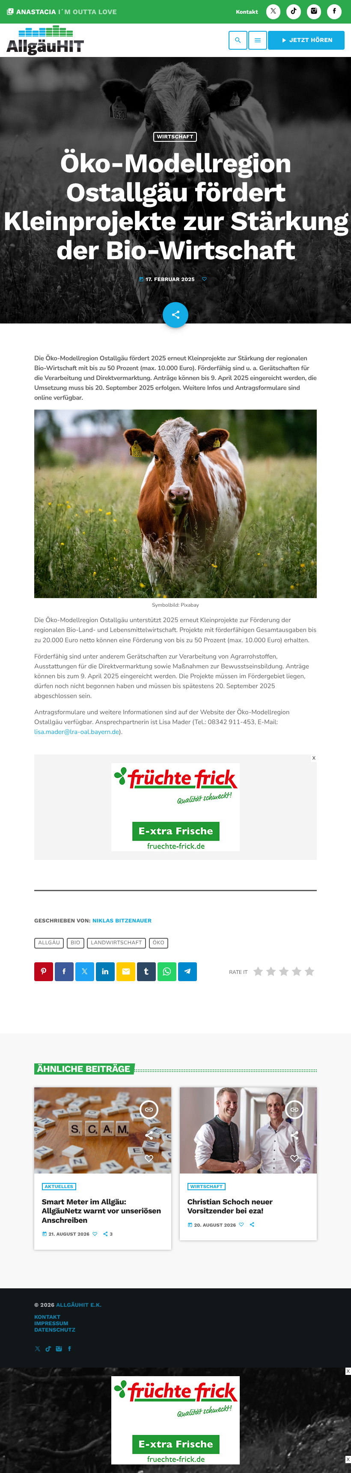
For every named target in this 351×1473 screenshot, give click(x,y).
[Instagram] (314, 11)
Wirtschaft (175, 137)
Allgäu (49, 943)
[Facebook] (334, 11)
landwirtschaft (116, 943)
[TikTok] (293, 11)
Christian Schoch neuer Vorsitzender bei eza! (230, 1207)
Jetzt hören (306, 40)
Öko (158, 943)
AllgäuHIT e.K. (78, 1305)
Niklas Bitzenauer (122, 921)
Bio (75, 943)
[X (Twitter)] (273, 11)
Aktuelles (59, 1186)
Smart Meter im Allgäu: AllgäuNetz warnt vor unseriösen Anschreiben (101, 1211)
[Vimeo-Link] (45, 40)
